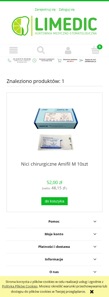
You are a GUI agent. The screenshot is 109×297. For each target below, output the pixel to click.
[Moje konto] (68, 50)
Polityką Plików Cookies (20, 286)
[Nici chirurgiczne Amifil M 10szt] (54, 129)
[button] (13, 50)
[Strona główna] (54, 24)
